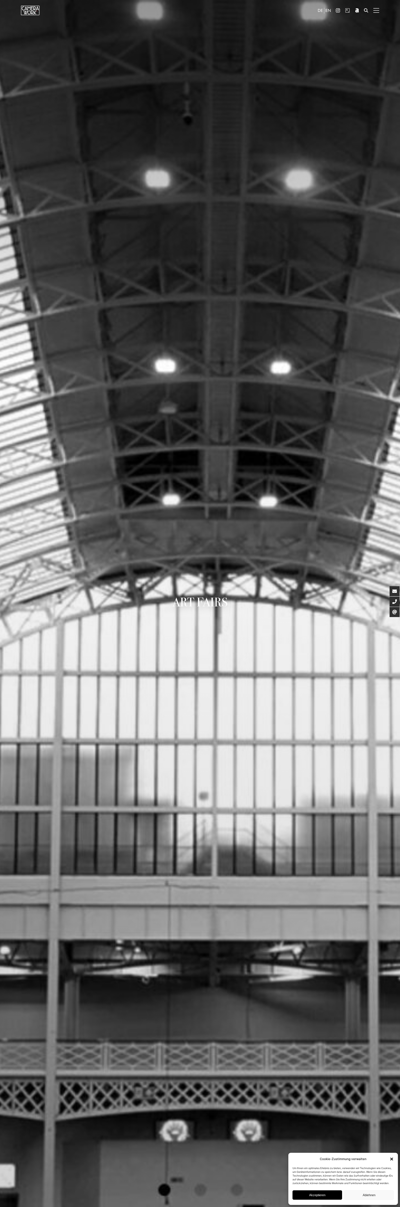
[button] (392, 1159)
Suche (366, 10)
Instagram (338, 10)
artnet (357, 10)
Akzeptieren (317, 1195)
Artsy (347, 10)
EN (328, 11)
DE (320, 11)
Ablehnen (369, 1195)
